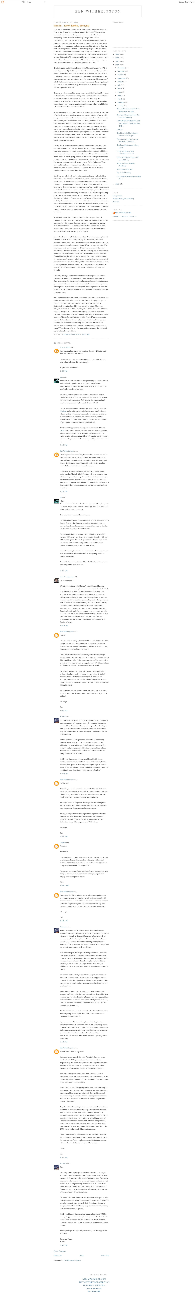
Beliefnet (116, 201)
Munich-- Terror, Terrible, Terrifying (126, 164)
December (121, 68)
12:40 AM (64, 885)
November (121, 71)
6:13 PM (63, 445)
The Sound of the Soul (125, 169)
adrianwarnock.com (94, 1279)
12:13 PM (64, 773)
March (120, 99)
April (120, 95)
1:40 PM (63, 371)
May (119, 92)
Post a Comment (60, 1251)
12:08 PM (64, 625)
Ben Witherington (98, 11)
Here (62, 430)
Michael (63, 716)
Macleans (63, 411)
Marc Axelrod (65, 347)
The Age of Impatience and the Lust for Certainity (128, 116)
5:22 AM (64, 836)
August (120, 81)
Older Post (105, 1255)
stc (61, 377)
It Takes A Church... (94, 1285)
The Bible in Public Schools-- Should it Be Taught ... (127, 134)
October (121, 74)
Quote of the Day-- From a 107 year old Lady (128, 158)
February (121, 102)
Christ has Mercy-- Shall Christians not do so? (125, 152)
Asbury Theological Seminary (123, 198)
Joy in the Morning (124, 172)
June (119, 88)
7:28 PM (63, 491)
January (121, 106)
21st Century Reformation (94, 1282)
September (122, 78)
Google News (117, 195)
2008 (117, 58)
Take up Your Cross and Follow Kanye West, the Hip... (128, 110)
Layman (63, 842)
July (119, 85)
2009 (117, 54)
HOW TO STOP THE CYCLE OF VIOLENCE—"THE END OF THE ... (128, 123)
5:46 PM (63, 1245)
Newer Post (58, 1255)
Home (81, 1255)
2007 (117, 61)
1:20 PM (63, 710)
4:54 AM (64, 921)
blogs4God (94, 1291)
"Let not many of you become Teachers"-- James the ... (127, 140)
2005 (117, 184)
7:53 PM (63, 1042)
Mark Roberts (94, 1288)
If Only (119, 129)
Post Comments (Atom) (72, 1260)
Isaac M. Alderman (66, 577)
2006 (117, 64)
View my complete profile (124, 216)
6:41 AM (64, 571)
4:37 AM (64, 1157)
